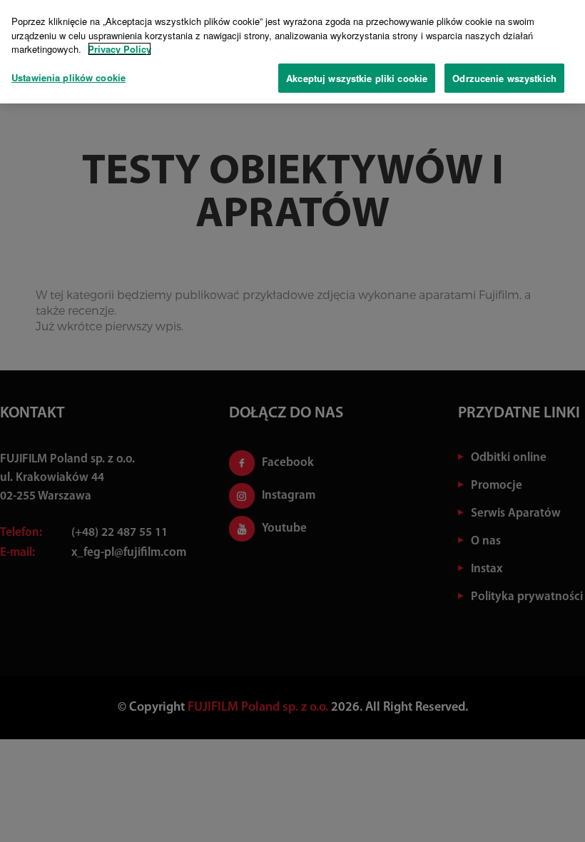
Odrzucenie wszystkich (504, 78)
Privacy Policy (119, 49)
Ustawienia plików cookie (68, 77)
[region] (292, 51)
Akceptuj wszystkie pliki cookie (356, 78)
